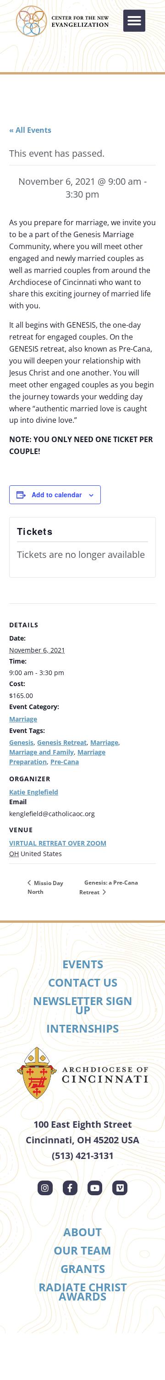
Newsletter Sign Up (82, 1005)
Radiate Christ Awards (82, 1291)
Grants (82, 1269)
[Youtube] (95, 1188)
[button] (134, 21)
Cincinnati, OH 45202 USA (82, 1140)
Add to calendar (57, 494)
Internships (82, 1028)
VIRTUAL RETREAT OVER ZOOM (57, 843)
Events (82, 964)
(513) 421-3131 (83, 1155)
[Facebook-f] (70, 1188)
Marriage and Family (41, 752)
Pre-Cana (64, 762)
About (82, 1232)
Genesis (21, 742)
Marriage (23, 719)
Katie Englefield (33, 792)
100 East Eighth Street (82, 1124)
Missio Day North (45, 887)
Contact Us (82, 982)
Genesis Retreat (62, 742)
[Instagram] (45, 1188)
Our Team (82, 1250)
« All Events (30, 130)
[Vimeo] (119, 1188)
